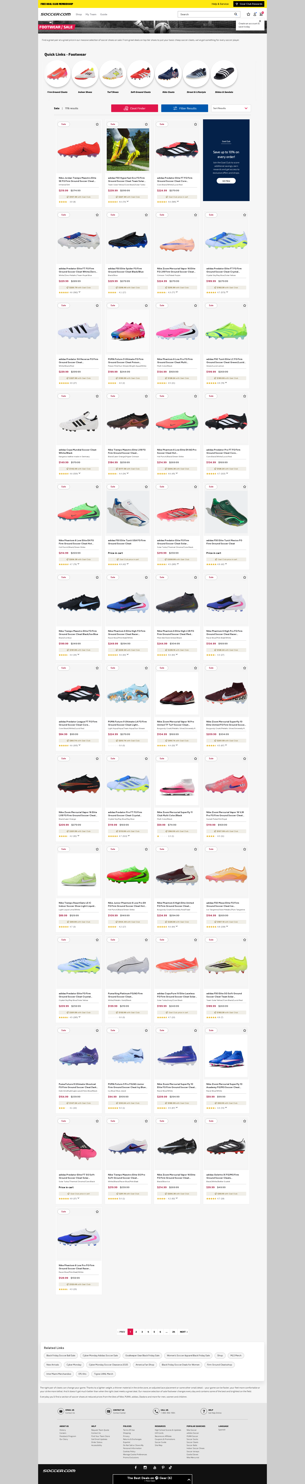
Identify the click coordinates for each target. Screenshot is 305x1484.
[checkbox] (97, 124)
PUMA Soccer (192, 1436)
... (167, 1331)
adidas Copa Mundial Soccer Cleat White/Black (77, 451)
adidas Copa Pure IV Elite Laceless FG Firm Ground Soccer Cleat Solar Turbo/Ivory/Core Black (176, 995)
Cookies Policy (129, 1451)
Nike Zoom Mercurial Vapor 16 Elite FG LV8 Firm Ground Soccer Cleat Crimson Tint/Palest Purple (176, 270)
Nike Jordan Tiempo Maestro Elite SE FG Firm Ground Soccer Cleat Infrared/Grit (77, 180)
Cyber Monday (74, 1364)
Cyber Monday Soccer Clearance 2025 (108, 1364)
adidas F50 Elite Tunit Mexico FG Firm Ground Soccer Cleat (224, 542)
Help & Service (220, 3)
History (63, 1430)
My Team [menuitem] (91, 14)
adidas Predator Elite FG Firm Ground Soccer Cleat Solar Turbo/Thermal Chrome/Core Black (176, 542)
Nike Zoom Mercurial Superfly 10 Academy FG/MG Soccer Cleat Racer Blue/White (224, 1086)
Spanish (221, 1429)
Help (93, 1426)
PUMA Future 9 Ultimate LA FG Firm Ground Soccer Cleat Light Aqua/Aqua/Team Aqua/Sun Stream (127, 723)
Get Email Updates (99, 1439)
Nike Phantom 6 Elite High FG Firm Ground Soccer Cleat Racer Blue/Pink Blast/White (126, 633)
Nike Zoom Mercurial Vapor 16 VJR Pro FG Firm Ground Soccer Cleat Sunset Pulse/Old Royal (225, 814)
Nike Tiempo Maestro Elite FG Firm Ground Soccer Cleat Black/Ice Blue (78, 633)
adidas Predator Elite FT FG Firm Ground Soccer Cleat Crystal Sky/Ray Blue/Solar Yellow (224, 270)
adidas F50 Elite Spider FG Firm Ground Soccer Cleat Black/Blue (126, 270)
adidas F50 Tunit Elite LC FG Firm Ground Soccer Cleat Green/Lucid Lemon (225, 361)
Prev (123, 1331)
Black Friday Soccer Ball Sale (61, 1355)
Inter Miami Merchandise (59, 1374)
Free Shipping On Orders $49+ (58, 4)
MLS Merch (235, 1355)
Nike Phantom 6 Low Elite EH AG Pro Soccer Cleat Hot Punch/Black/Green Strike (177, 451)
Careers (63, 1433)
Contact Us (96, 1433)
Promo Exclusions (131, 1457)
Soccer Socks (192, 1439)
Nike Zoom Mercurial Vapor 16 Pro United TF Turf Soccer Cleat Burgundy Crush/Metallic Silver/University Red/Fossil (175, 723)
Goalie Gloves (192, 1454)
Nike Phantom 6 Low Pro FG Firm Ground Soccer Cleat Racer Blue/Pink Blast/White (76, 1267)
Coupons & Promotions (165, 1439)
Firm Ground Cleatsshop (219, 1364)
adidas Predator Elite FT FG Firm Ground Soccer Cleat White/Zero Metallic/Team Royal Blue (77, 270)
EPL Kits (82, 1374)
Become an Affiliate (163, 1436)
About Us (64, 1426)
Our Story (64, 1439)
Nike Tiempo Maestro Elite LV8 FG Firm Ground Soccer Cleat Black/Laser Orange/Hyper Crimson (127, 451)
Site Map (158, 1445)
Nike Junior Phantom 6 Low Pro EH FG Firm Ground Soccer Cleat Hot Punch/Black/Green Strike (127, 905)
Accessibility (96, 1445)
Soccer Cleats (192, 1442)
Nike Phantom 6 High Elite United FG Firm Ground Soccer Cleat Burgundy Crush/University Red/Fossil (175, 905)
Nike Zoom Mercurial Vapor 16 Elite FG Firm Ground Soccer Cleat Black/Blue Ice (176, 1176)
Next (184, 1331)
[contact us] (59, 1473)
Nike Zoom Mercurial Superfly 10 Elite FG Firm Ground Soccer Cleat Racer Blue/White (176, 1086)
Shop (220, 1355)
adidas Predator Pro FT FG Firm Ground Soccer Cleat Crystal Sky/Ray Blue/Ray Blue (125, 814)
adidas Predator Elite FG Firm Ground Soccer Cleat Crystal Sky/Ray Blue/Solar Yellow (75, 995)
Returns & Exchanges (132, 1439)
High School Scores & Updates (168, 1430)
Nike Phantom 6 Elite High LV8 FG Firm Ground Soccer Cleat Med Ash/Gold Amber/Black (175, 633)
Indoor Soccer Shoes (195, 1448)
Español (126, 1442)
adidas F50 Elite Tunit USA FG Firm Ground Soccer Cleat (127, 542)
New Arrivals (53, 1364)
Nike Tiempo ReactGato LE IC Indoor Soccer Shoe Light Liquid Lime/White (76, 905)
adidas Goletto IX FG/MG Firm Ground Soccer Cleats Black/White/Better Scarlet (222, 1176)
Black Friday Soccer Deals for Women (181, 1364)
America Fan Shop (145, 1364)
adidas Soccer (193, 1433)
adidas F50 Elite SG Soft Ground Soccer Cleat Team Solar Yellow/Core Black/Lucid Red (224, 995)
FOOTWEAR (50, 27)
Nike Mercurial (193, 1457)
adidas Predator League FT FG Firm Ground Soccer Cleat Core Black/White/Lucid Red (78, 723)
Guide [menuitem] (103, 14)
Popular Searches (196, 1426)
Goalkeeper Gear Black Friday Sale (142, 1355)
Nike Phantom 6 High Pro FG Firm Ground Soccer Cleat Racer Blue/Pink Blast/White (224, 633)
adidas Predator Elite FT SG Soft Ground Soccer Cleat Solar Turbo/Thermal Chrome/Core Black (78, 1176)
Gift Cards (159, 1433)
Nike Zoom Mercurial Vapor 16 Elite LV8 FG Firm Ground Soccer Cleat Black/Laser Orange (78, 814)
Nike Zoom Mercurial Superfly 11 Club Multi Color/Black (175, 814)
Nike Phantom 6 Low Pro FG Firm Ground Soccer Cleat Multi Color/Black (175, 361)
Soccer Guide (160, 1442)
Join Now (226, 181)
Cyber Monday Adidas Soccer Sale (100, 1355)
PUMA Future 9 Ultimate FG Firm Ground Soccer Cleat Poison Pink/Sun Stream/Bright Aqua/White (125, 361)
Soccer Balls (192, 1445)
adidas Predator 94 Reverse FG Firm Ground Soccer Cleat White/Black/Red (78, 361)
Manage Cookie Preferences (135, 1454)
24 (173, 1331)
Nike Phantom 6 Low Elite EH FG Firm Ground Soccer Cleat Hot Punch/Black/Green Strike (76, 542)
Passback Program (68, 1436)
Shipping (127, 1433)
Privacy (126, 1436)
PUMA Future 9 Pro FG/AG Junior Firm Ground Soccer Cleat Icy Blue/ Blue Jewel (127, 1086)
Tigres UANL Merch (103, 1374)
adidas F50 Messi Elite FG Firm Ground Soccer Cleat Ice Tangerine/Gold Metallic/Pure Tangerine (223, 905)
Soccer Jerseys (193, 1451)
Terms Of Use (129, 1430)
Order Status (96, 1442)
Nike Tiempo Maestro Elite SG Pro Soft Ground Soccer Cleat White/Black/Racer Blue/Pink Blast (127, 1176)
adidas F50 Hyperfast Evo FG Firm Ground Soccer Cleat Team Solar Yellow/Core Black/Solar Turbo (126, 180)
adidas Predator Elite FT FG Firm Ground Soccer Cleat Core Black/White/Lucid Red (174, 180)
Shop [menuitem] (79, 14)
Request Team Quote (100, 1430)
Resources (160, 1426)
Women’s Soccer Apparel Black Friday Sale (188, 1355)
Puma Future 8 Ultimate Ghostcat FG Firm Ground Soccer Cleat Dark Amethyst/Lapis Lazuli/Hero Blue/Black (77, 1086)
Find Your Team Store (100, 1436)
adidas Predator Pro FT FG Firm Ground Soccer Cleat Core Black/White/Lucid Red (223, 451)
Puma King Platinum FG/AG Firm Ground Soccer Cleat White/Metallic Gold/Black (125, 995)
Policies (127, 1426)
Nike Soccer (192, 1430)
